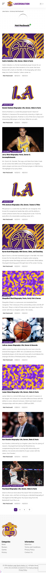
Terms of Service (34, 568)
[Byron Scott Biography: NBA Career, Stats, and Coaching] (23, 236)
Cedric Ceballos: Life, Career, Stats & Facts (17, 61)
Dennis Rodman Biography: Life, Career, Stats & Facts (21, 108)
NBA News (18, 248)
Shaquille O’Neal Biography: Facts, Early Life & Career (21, 298)
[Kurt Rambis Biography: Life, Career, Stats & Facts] (23, 424)
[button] (4, 4)
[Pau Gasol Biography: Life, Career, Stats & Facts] (23, 473)
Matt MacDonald (8, 76)
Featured (6, 151)
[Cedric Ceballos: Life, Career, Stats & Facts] (23, 45)
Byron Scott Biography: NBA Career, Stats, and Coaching (22, 251)
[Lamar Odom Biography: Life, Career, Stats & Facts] (23, 377)
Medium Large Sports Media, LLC (18, 565)
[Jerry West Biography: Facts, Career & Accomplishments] (23, 139)
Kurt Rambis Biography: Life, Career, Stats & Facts (20, 439)
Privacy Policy (23, 570)
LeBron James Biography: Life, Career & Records (20, 345)
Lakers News (7, 58)
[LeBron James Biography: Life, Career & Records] (23, 330)
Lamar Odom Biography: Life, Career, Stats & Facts (20, 392)
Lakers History (17, 485)
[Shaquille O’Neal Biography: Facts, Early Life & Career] (23, 283)
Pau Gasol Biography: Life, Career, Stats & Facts (19, 489)
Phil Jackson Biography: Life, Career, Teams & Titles (21, 205)
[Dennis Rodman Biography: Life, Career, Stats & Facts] (23, 92)
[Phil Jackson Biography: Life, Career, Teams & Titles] (23, 189)
